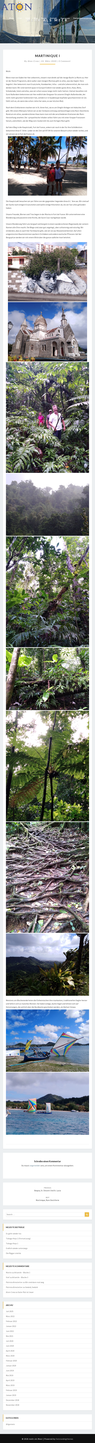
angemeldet (35, 1165)
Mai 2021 (9, 1336)
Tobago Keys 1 (12, 1243)
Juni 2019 (10, 1370)
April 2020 (10, 1351)
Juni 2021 (10, 1331)
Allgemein (10, 1424)
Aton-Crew (33, 61)
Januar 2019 (11, 1395)
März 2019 (10, 1385)
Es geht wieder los (13, 1233)
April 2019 (10, 1380)
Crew (19, 18)
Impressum (65, 18)
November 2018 (12, 1405)
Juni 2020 (10, 1346)
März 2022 (10, 1316)
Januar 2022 (11, 1326)
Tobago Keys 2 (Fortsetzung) (18, 1238)
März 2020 (10, 1355)
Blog (35, 18)
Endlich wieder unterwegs (17, 1248)
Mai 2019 (9, 1375)
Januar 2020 (11, 1365)
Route (43, 18)
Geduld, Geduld (31, 1287)
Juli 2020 (9, 1341)
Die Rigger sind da (13, 1253)
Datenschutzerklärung (82, 18)
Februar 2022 (11, 1321)
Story (11, 18)
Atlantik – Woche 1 (22, 1272)
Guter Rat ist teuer (26, 1292)
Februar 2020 (11, 1360)
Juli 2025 (9, 1311)
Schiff (27, 18)
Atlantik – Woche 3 (20, 1277)
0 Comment (65, 61)
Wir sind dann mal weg (34, 1282)
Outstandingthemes (64, 1439)
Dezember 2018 (12, 1400)
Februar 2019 (11, 1390)
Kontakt (53, 18)
